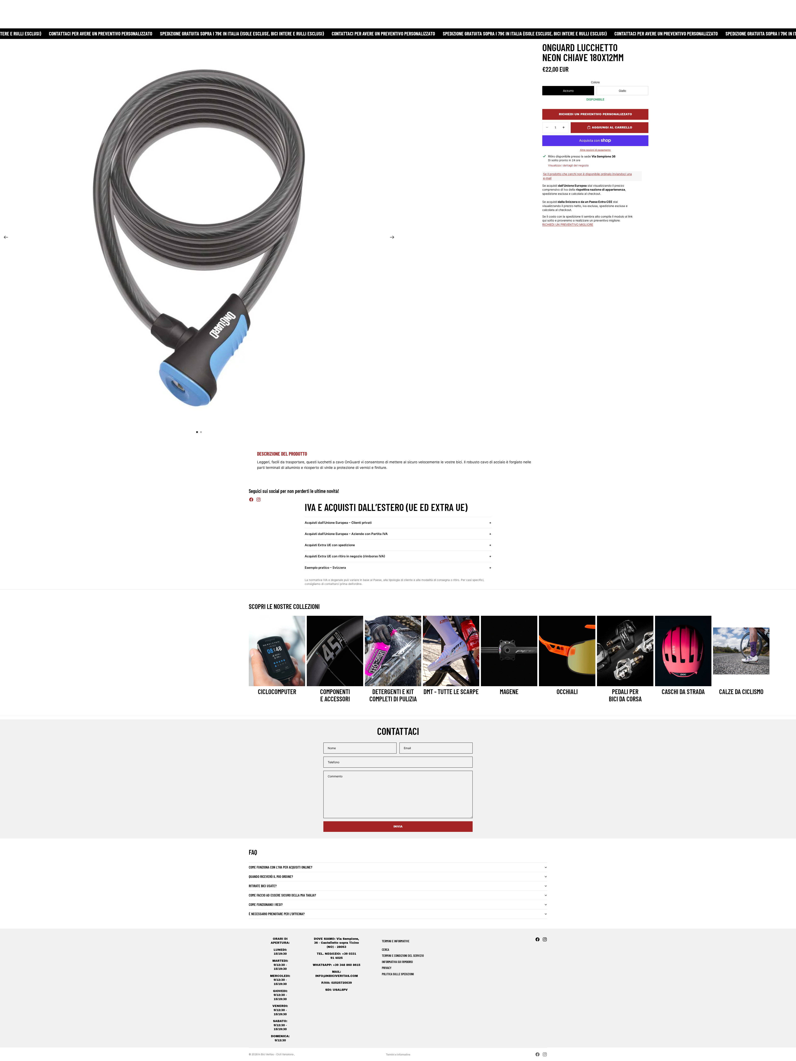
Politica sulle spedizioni (398, 974)
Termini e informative (398, 1054)
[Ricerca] (765, 9)
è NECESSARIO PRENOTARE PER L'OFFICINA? (277, 913)
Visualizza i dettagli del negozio (568, 165)
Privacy (386, 968)
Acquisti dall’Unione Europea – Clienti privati (398, 523)
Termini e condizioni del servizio (403, 955)
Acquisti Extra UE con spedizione (398, 545)
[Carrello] (783, 9)
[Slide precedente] (4, 237)
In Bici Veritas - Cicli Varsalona (276, 1054)
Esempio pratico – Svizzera (398, 568)
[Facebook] (251, 499)
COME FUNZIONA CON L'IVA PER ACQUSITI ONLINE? (280, 867)
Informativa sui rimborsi (397, 962)
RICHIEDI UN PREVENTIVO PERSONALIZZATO (595, 114)
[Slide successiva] (393, 237)
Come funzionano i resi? (266, 904)
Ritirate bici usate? (263, 885)
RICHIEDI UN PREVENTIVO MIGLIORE (567, 224)
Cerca (385, 949)
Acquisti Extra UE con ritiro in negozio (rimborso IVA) (398, 556)
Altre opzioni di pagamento (595, 150)
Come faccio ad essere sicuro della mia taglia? (282, 895)
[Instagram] (258, 499)
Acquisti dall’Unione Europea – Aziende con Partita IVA (398, 534)
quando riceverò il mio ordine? (271, 876)
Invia (398, 826)
